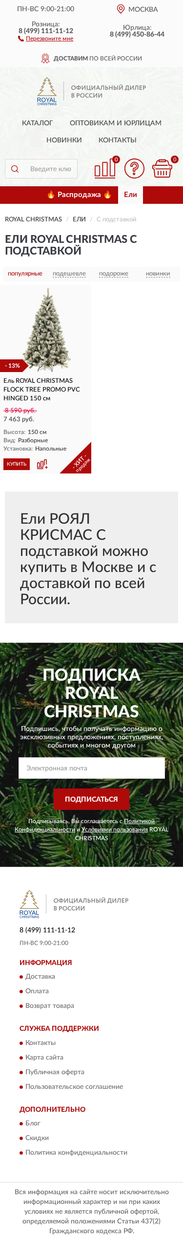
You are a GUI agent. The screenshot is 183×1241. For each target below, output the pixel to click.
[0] (162, 168)
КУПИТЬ (16, 464)
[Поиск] (14, 168)
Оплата (37, 991)
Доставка (40, 977)
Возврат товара (49, 1006)
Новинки (64, 140)
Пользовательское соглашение (74, 1086)
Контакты (118, 140)
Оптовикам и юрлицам (116, 123)
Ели (130, 194)
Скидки (37, 1138)
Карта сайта (44, 1057)
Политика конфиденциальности (76, 1152)
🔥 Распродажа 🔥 (79, 194)
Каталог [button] (37, 123)
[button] (45, 38)
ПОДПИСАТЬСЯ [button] (91, 799)
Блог (33, 1123)
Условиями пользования (114, 829)
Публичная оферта (54, 1072)
